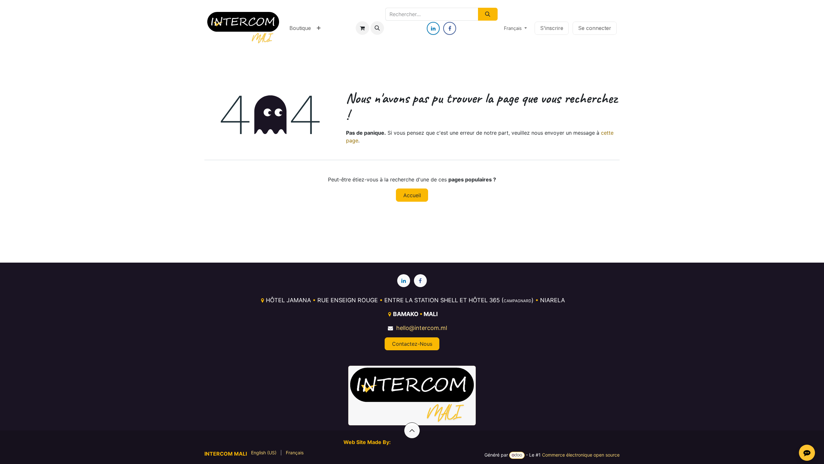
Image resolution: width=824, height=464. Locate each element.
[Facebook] (449, 28)
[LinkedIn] (433, 28)
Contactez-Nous (412, 344)
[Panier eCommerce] (362, 28)
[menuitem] (300, 28)
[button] (377, 28)
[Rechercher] (488, 14)
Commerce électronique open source (581, 455)
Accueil (412, 195)
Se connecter (594, 28)
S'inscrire (551, 28)
